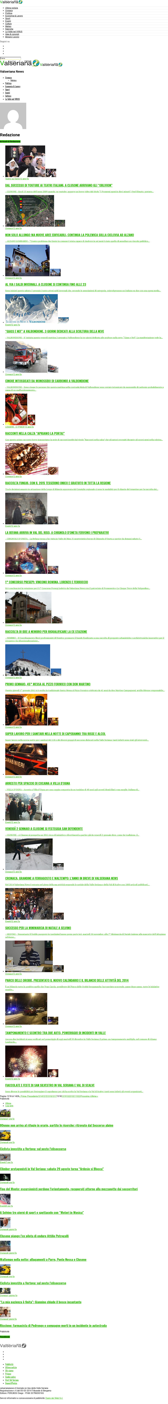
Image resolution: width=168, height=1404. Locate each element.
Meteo (8, 26)
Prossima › (85, 1096)
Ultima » (94, 1096)
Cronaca (9, 10)
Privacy (8, 1373)
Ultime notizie (11, 8)
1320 (68, 1096)
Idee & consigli (12, 34)
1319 (64, 1096)
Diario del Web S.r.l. (54, 1398)
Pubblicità (9, 1364)
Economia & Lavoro (14, 16)
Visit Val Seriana (12, 1380)
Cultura (8, 23)
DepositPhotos (11, 1383)
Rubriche (9, 29)
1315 (45, 1096)
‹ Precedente (32, 1096)
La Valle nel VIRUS (13, 31)
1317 (54, 1096)
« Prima (22, 1096)
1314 (40, 1096)
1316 (49, 1096)
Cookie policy (10, 1376)
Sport (7, 18)
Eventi (8, 21)
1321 (73, 1096)
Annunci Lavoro (12, 37)
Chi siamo (9, 1370)
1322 (78, 1096)
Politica (8, 13)
